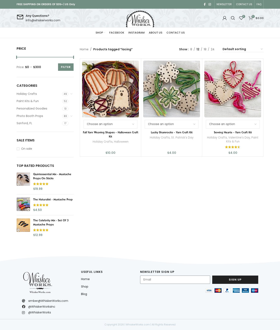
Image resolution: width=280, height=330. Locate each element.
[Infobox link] (38, 18)
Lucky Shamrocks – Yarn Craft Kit (172, 132)
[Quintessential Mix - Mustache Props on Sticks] (23, 181)
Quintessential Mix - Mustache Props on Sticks (52, 176)
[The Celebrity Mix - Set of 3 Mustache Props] (23, 227)
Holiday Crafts (27, 94)
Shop (84, 286)
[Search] (233, 18)
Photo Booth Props (30, 116)
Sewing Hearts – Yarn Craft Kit (233, 132)
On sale (26, 149)
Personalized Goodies (32, 108)
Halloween (121, 142)
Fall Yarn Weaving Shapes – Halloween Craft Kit (110, 134)
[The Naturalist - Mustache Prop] (23, 205)
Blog (84, 294)
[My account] (225, 18)
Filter (66, 67)
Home (84, 49)
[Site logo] (140, 18)
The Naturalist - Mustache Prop (53, 199)
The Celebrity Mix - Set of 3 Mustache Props (51, 222)
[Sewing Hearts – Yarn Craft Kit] (232, 89)
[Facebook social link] (204, 4)
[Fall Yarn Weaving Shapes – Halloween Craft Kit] (110, 89)
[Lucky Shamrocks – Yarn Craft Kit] (171, 89)
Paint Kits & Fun (28, 101)
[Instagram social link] (209, 4)
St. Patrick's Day (182, 138)
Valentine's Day (239, 138)
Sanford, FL (24, 123)
